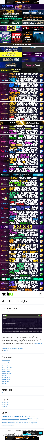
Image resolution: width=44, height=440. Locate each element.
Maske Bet (4, 375)
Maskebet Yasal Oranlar (10, 423)
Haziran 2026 (5, 404)
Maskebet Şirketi (4, 425)
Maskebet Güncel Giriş (7, 367)
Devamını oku (38, 343)
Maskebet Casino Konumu (31, 416)
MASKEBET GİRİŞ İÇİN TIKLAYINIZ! (22, 44)
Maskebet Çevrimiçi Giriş (25, 423)
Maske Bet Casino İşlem (5, 419)
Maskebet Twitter (10, 308)
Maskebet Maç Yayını (5, 422)
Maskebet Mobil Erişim (11, 422)
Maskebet (5, 346)
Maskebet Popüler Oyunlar (19, 422)
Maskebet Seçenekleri (27, 422)
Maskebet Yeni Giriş (6, 369)
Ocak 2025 (4, 406)
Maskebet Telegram (6, 373)
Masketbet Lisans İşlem (17, 348)
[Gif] (22, 123)
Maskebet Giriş (5, 362)
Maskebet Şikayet (6, 365)
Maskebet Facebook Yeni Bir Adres (14, 419)
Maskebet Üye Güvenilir (32, 423)
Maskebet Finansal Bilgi (23, 419)
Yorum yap (5, 350)
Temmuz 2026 (5, 402)
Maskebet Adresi (6, 360)
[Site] (22, 75)
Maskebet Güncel (6, 379)
